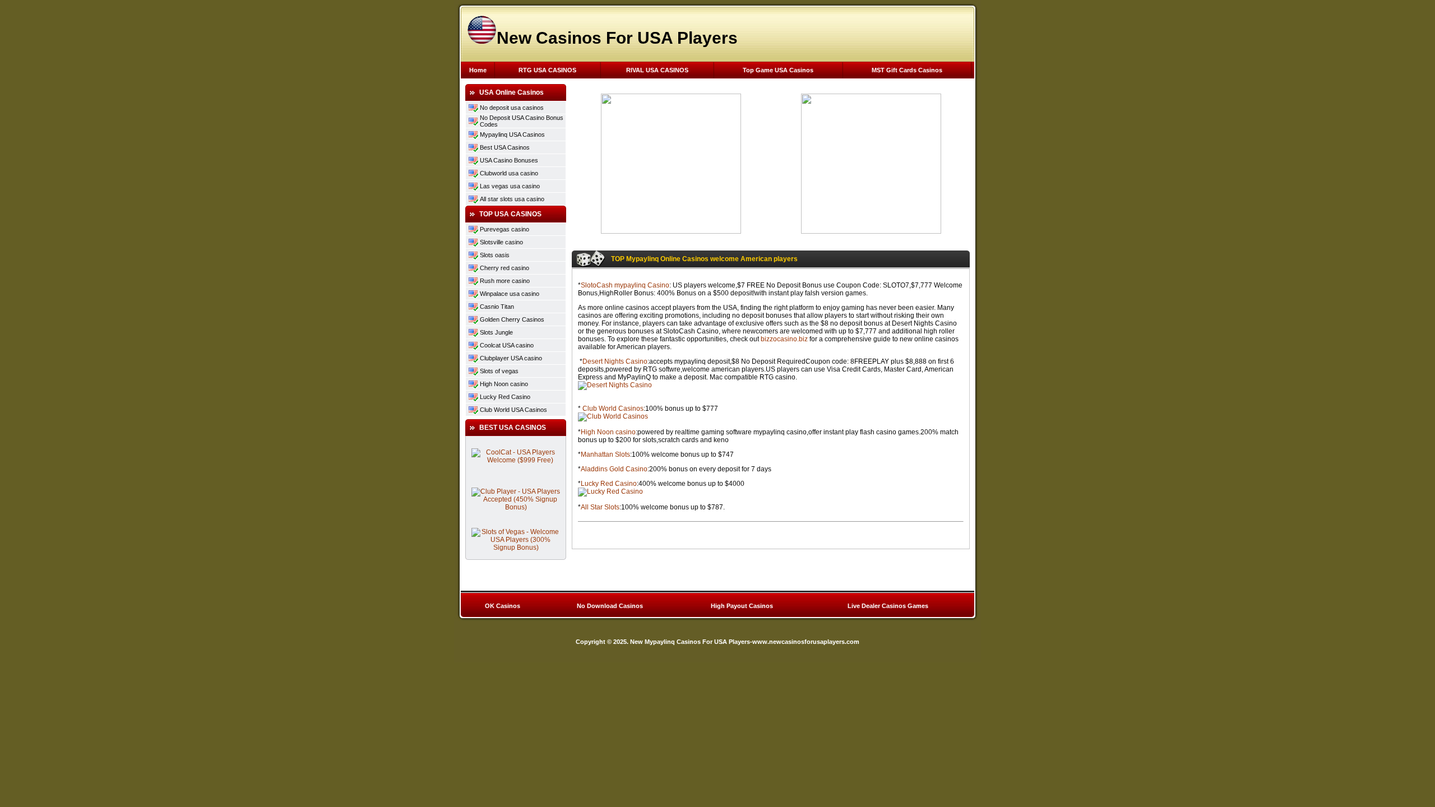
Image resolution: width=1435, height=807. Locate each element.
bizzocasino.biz (784, 339)
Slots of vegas (499, 371)
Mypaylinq (494, 134)
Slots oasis (495, 255)
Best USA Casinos (505, 147)
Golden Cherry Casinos (512, 319)
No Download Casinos (610, 605)
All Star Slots (600, 507)
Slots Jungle (496, 332)
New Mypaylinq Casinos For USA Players (690, 641)
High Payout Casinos (742, 605)
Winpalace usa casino (509, 293)
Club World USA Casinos (513, 409)
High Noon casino (504, 384)
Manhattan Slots (605, 454)
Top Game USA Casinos (778, 70)
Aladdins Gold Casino (614, 469)
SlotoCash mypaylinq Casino (625, 285)
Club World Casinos (613, 408)
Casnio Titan (497, 306)
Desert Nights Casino (614, 361)
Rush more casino (505, 280)
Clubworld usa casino (509, 173)
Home (478, 70)
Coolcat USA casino (507, 345)
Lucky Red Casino (505, 396)
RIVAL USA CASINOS (657, 70)
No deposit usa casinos (512, 107)
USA (515, 134)
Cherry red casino (504, 268)
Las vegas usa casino (510, 186)
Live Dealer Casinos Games (888, 605)
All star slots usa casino (512, 199)
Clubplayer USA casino (511, 358)
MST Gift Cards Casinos (907, 70)
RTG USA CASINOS (547, 70)
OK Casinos (502, 605)
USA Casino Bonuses (509, 160)
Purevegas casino (504, 229)
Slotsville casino (501, 242)
